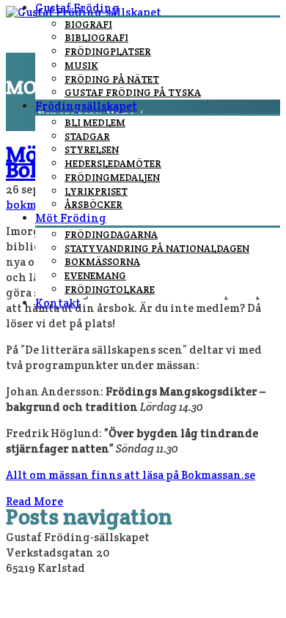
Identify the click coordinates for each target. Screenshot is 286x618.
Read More (34, 501)
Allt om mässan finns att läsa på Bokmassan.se (130, 475)
